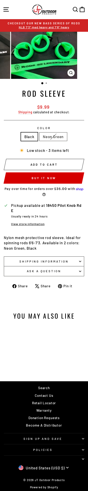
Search (44, 388)
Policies (43, 450)
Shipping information (44, 261)
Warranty (44, 410)
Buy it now (44, 178)
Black (29, 136)
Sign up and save (43, 439)
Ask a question (44, 271)
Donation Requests (44, 418)
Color (44, 128)
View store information (27, 224)
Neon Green (53, 136)
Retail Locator (44, 403)
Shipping (25, 112)
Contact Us (44, 395)
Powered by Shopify (44, 487)
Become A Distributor (44, 425)
